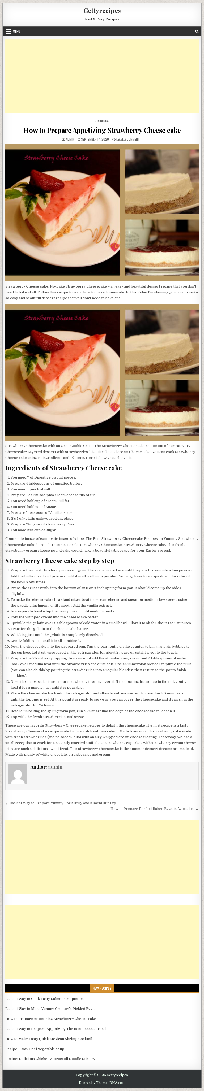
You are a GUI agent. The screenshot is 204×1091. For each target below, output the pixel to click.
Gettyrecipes (102, 10)
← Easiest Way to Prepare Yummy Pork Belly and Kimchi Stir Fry (60, 803)
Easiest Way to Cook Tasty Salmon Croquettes (44, 999)
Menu (16, 31)
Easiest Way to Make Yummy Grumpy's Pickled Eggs (50, 1009)
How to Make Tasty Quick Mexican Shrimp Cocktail (48, 1039)
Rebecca (103, 121)
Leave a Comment (128, 139)
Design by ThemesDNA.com (102, 1083)
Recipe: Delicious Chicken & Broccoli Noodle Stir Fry (50, 1059)
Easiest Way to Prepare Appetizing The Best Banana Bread (55, 1029)
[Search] (197, 31)
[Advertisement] (102, 76)
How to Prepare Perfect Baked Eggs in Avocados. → (154, 809)
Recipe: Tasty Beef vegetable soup (34, 1049)
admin (70, 139)
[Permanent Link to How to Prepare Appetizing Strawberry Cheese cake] (102, 212)
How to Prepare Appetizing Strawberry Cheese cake (102, 130)
